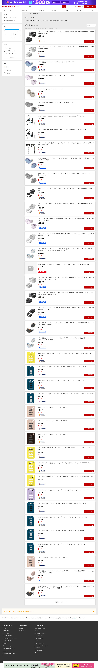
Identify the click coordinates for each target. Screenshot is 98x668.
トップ (25, 13)
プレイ (80, 10)
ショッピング (41, 10)
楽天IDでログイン (79, 6)
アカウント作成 (90, 6)
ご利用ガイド (5, 630)
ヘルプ (92, 10)
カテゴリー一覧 (7, 10)
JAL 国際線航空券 (39, 650)
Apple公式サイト (39, 635)
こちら (74, 618)
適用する (12, 37)
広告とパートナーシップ (8, 648)
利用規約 (4, 643)
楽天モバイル (22, 630)
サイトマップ (5, 633)
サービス (67, 10)
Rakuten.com (5, 651)
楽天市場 (21, 628)
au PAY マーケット (39, 643)
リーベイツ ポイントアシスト (9, 638)
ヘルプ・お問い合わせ (7, 641)
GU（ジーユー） (39, 630)
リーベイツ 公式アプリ (7, 635)
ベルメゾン (37, 641)
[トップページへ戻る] (10, 7)
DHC (36, 652)
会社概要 (4, 628)
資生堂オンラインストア (40, 633)
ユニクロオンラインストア (41, 628)
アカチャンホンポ (39, 638)
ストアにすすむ (89, 41)
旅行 (55, 10)
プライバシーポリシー (7, 646)
